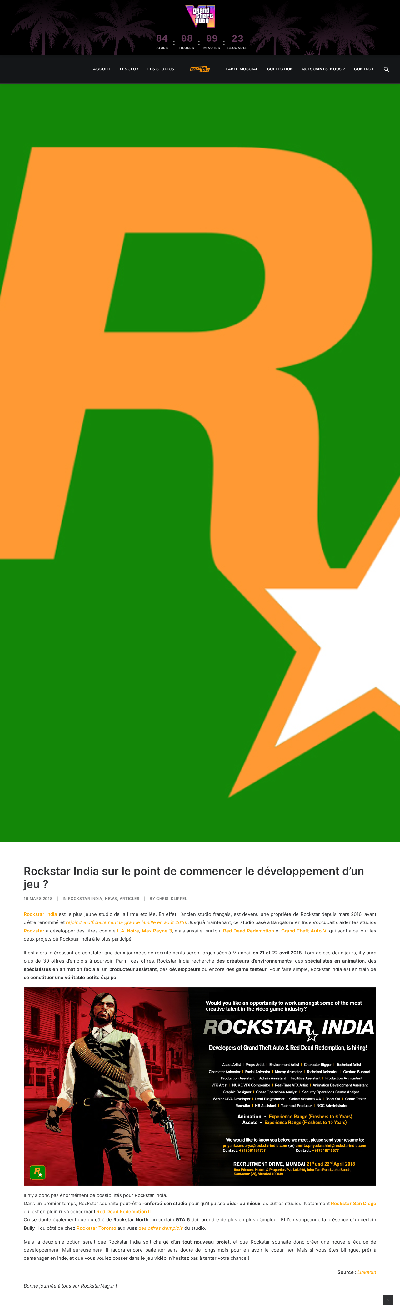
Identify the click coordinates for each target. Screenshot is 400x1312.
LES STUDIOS (161, 69)
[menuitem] (102, 69)
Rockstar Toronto (96, 1228)
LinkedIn (367, 1272)
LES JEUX (129, 69)
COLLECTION (280, 69)
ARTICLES (130, 898)
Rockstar (34, 931)
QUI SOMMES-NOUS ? (323, 69)
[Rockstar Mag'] (200, 69)
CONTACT (364, 69)
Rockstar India (85, 898)
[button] (386, 69)
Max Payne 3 (157, 931)
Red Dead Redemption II (124, 1211)
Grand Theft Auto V (303, 931)
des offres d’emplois (160, 1228)
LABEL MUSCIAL (242, 69)
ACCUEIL (102, 69)
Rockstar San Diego (353, 1203)
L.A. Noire (128, 931)
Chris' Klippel (171, 898)
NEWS (111, 898)
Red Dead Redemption (248, 931)
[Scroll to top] (388, 1300)
